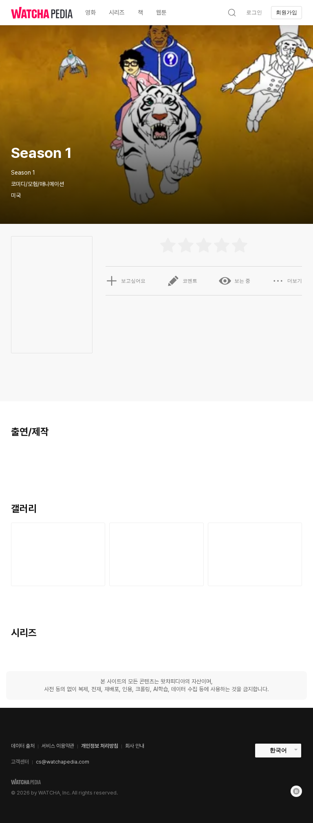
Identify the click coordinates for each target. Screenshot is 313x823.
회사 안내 (134, 746)
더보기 (294, 281)
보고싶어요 (133, 281)
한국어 (278, 750)
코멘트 (190, 281)
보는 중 (242, 281)
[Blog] (296, 791)
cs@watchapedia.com (62, 762)
